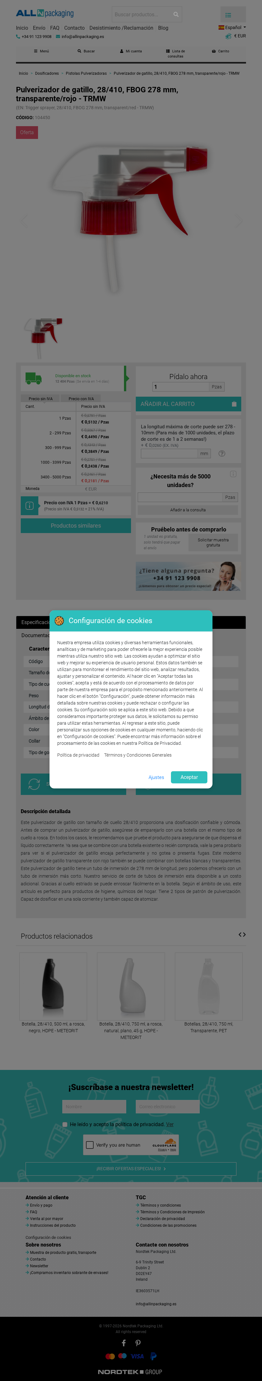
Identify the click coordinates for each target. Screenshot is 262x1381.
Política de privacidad (78, 755)
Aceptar (189, 777)
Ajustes (156, 777)
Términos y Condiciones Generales (138, 755)
